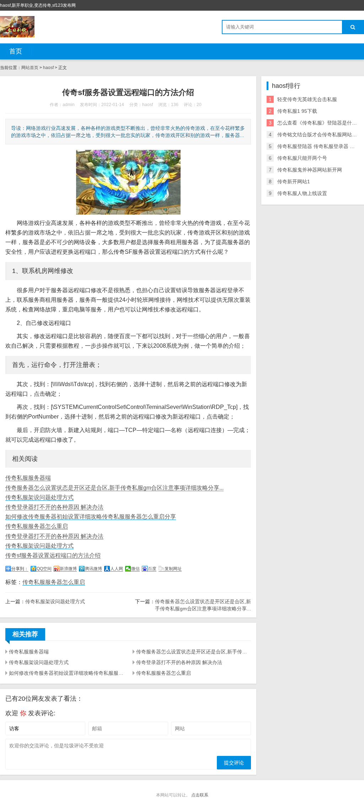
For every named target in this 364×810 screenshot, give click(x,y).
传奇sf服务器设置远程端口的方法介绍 (53, 555)
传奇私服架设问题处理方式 (39, 497)
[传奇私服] (17, 26)
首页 (15, 51)
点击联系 (199, 795)
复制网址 (173, 568)
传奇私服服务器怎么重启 (36, 526)
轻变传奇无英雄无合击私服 (307, 99)
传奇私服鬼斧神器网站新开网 (309, 170)
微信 (135, 568)
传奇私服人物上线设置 (302, 193)
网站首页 (29, 67)
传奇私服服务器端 (28, 478)
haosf (48, 67)
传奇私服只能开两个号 (302, 158)
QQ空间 (44, 568)
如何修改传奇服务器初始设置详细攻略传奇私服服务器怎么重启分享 (90, 517)
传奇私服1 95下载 (297, 111)
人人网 (116, 568)
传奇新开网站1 (293, 181)
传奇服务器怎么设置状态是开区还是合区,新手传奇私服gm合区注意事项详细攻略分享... (114, 488)
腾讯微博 (93, 568)
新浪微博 (68, 568)
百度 (152, 568)
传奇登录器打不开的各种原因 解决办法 (54, 507)
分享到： (19, 568)
